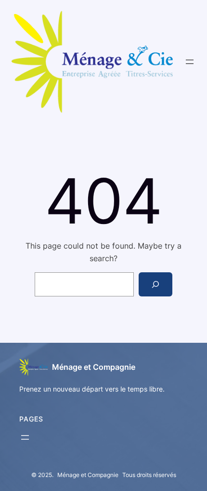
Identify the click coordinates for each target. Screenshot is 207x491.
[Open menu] (189, 62)
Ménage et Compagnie (93, 367)
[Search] (156, 284)
